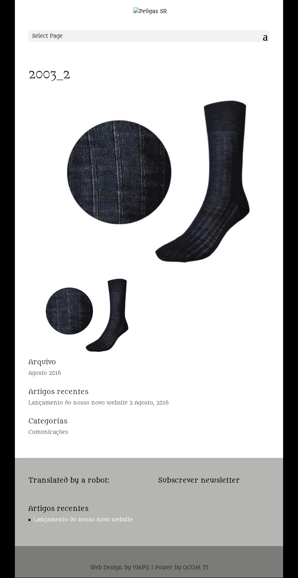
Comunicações (48, 432)
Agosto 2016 (44, 373)
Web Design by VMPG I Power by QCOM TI (149, 568)
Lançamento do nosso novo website (78, 403)
